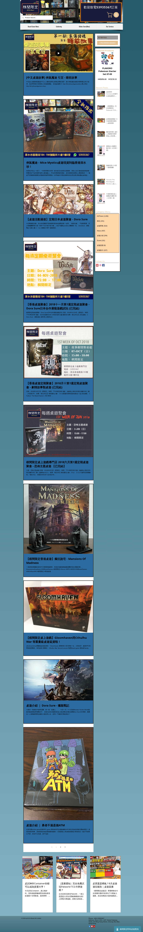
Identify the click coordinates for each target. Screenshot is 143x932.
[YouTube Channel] (97, 265)
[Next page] (65, 847)
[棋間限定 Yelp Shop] (94, 926)
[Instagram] (100, 265)
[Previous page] (52, 847)
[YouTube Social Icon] (92, 926)
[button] (113, 14)
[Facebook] (90, 926)
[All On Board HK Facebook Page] (103, 265)
